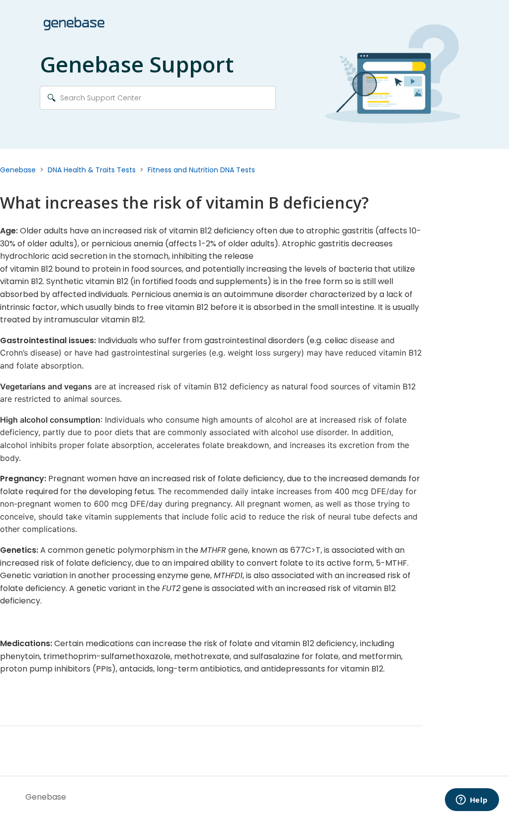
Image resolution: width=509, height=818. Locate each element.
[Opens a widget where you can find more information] (471, 800)
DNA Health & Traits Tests (92, 170)
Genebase (18, 170)
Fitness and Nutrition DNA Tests (201, 170)
